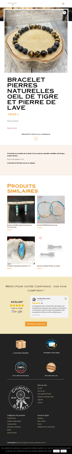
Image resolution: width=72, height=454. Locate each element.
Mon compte (41, 421)
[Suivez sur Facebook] (59, 449)
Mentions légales (22, 442)
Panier (40, 424)
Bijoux (9, 430)
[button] (64, 12)
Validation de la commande (46, 427)
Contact (40, 402)
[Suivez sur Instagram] (63, 449)
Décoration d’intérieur (14, 427)
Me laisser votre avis (36, 324)
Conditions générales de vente (37, 442)
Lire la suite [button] (35, 315)
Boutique (40, 418)
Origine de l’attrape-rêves (46, 397)
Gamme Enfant (12, 433)
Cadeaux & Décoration (14, 421)
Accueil (40, 388)
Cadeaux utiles (11, 424)
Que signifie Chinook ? (44, 394)
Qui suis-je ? (41, 391)
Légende (40, 400)
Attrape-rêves (11, 418)
